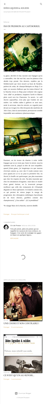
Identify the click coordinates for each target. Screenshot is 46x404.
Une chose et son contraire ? (21, 323)
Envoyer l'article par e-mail (20, 214)
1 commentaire (16, 379)
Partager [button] (6, 214)
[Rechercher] (41, 3)
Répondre (14, 238)
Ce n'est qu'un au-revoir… (19, 375)
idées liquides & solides (16, 8)
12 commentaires (17, 327)
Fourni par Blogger (24, 393)
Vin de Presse (15, 226)
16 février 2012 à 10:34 (29, 225)
